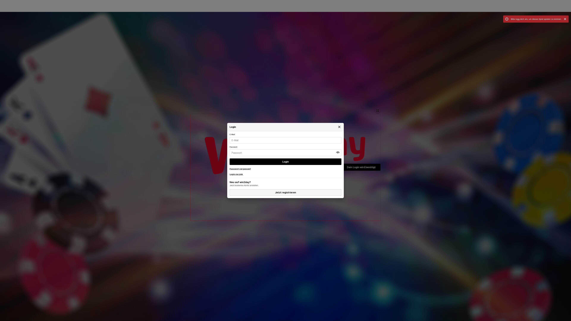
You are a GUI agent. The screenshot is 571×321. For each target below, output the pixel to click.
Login (285, 161)
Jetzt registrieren (285, 192)
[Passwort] (285, 151)
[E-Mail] (285, 138)
